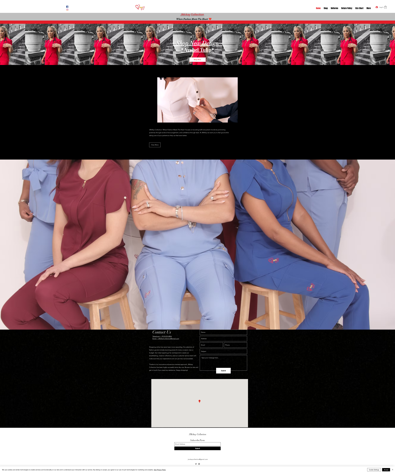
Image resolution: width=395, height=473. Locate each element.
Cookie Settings (374, 470)
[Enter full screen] (243, 119)
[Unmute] (155, 119)
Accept (386, 470)
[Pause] (151, 119)
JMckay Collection (197, 434)
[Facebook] (67, 7)
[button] (385, 7)
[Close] (392, 469)
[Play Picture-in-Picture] (239, 119)
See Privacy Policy (160, 470)
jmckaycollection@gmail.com (198, 459)
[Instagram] (67, 10)
